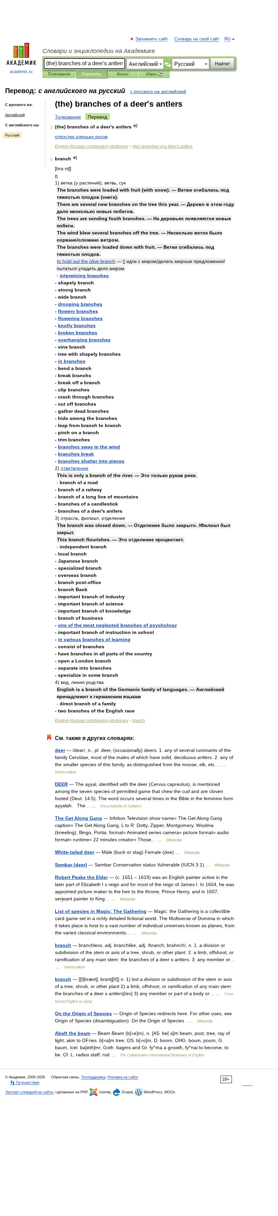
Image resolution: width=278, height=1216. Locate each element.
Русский (12, 135)
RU (227, 39)
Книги (122, 74)
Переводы (91, 74)
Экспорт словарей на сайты (29, 1092)
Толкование (68, 117)
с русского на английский (158, 91)
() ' (162, 146)
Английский (15, 115)
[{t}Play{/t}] (135, 125)
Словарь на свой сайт (196, 39)
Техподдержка (93, 1077)
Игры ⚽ (154, 74)
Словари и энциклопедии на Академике (98, 51)
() (71, 864)
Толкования (58, 74)
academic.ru (21, 71)
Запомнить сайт (152, 39)
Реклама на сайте (122, 1077)
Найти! (222, 63)
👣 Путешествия (24, 1082)
